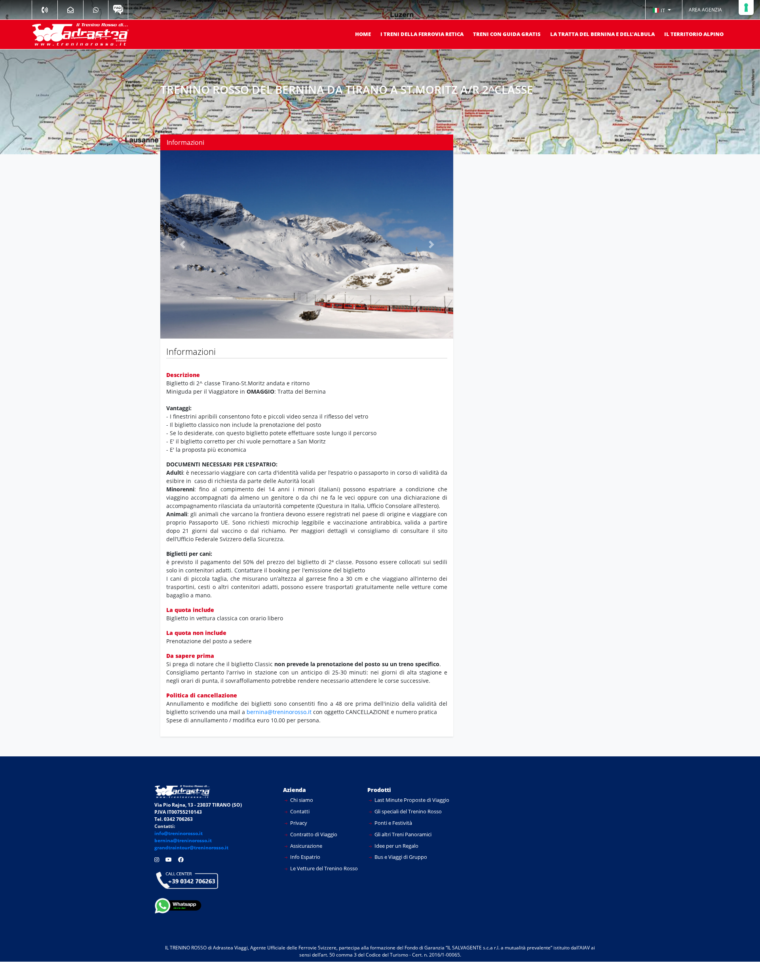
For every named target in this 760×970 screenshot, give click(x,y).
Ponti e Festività (392, 822)
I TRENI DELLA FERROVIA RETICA (422, 34)
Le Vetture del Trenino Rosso (323, 868)
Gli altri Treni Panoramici (402, 834)
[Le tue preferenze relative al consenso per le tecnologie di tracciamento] (746, 7)
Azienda (294, 790)
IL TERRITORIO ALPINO (694, 34)
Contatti (299, 811)
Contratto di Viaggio (313, 834)
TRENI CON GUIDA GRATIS (507, 34)
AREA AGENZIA (705, 9)
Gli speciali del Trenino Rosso (407, 811)
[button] (662, 10)
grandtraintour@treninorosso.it (191, 847)
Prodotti (379, 790)
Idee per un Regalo (395, 845)
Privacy (298, 822)
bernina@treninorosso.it (280, 712)
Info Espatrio (304, 856)
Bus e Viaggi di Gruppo (400, 856)
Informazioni (185, 142)
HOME (363, 34)
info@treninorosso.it (178, 833)
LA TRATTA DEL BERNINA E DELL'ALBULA (602, 34)
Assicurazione (305, 845)
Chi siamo (301, 799)
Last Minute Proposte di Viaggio (411, 799)
